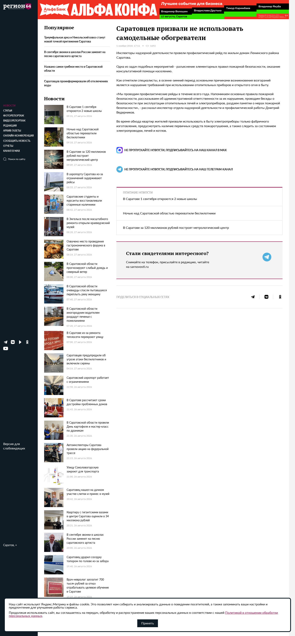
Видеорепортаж (14, 120)
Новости (9, 105)
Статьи (7, 110)
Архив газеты (12, 130)
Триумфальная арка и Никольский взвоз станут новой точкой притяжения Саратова (74, 39)
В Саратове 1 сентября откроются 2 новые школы (160, 198)
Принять (147, 623)
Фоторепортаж (13, 115)
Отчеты (8, 146)
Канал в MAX (11, 151)
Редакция (10, 125)
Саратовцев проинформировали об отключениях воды (76, 83)
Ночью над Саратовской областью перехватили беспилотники (169, 213)
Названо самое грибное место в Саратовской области (73, 69)
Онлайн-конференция (18, 135)
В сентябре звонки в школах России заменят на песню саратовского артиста (74, 54)
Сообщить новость (16, 141)
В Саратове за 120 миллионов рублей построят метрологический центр (176, 227)
